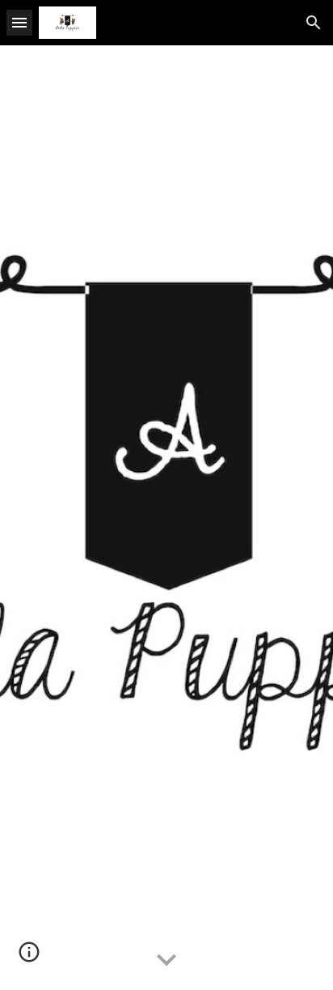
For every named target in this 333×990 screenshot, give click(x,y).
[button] (19, 22)
